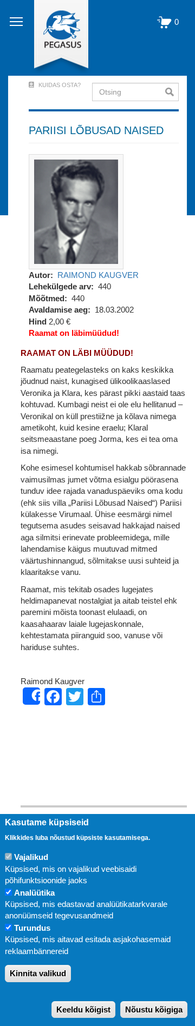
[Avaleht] (55, 38)
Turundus (32, 927)
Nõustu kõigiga (154, 1009)
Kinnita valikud (38, 973)
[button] (76, 210)
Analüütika (34, 892)
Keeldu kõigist (83, 1009)
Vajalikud (31, 857)
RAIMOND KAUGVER (98, 275)
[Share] (31, 696)
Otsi (172, 92)
